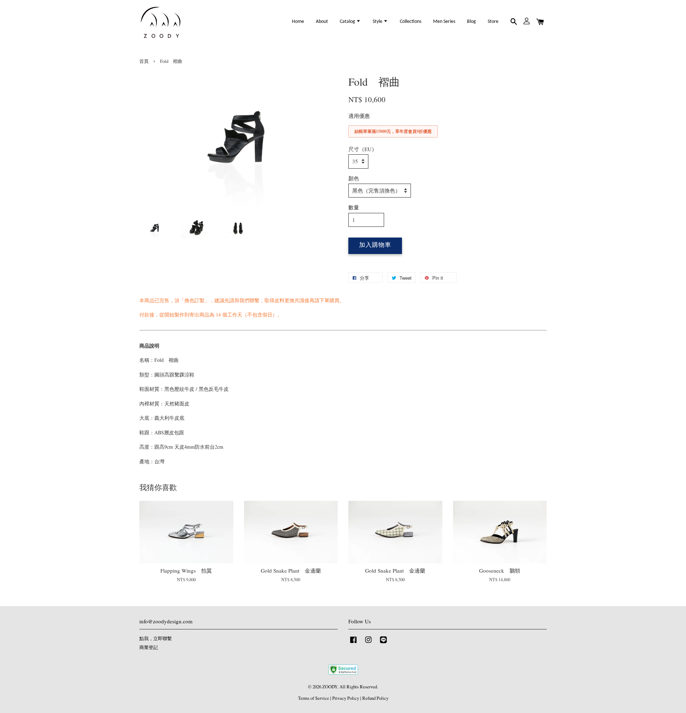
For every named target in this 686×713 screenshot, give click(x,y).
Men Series (444, 21)
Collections (410, 21)
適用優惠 (359, 115)
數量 (353, 207)
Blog (471, 21)
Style (378, 21)
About (322, 21)
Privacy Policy (345, 698)
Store (493, 21)
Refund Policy (375, 698)
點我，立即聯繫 (155, 638)
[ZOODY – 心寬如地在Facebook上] (353, 643)
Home (298, 21)
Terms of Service (313, 698)
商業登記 (148, 647)
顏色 (353, 178)
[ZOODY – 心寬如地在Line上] (383, 643)
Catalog (348, 21)
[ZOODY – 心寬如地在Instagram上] (368, 643)
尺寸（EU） (362, 149)
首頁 (144, 61)
